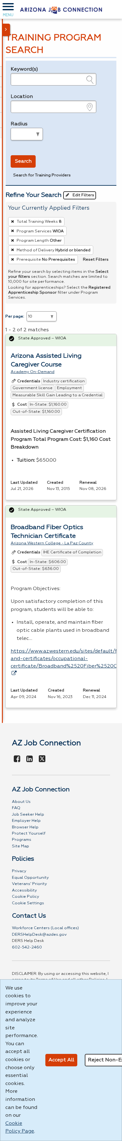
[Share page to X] (42, 759)
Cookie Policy (25, 897)
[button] (8, 9)
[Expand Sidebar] (6, 30)
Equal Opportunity (30, 878)
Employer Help (26, 821)
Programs (21, 840)
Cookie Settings (28, 903)
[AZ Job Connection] (61, 9)
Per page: (14, 316)
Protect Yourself (28, 833)
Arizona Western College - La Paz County (52, 543)
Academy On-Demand (32, 372)
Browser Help (25, 827)
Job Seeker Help (28, 815)
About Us (21, 802)
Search (23, 161)
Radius (19, 124)
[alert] (61, 340)
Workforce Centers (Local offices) (45, 928)
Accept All (61, 1060)
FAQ (16, 808)
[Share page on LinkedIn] (29, 759)
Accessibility (24, 890)
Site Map (20, 846)
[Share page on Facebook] (17, 759)
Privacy (19, 871)
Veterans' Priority (29, 884)
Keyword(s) (24, 69)
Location (22, 96)
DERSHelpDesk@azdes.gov (39, 935)
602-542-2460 (27, 947)
